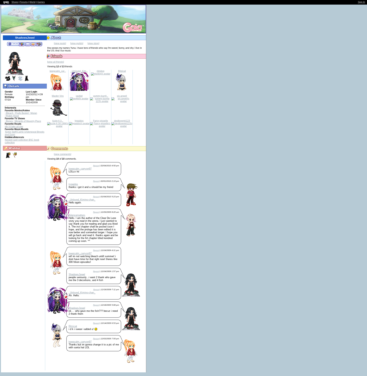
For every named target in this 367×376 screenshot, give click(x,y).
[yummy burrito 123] (100, 101)
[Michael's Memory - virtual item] (20, 80)
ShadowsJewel (77, 274)
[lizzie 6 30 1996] (57, 126)
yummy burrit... (100, 96)
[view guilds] (76, 43)
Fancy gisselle (100, 120)
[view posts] (60, 43)
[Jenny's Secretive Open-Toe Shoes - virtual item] (8, 80)
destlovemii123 (122, 120)
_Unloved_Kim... (79, 71)
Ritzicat (122, 71)
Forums (24, 2)
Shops (14, 2)
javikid (79, 96)
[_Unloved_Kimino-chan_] (79, 90)
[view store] (93, 43)
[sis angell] (121, 101)
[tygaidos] (79, 123)
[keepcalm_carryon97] (58, 90)
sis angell (122, 96)
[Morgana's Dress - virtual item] (26, 80)
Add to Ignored (39, 44)
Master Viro (58, 96)
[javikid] (79, 98)
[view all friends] (55, 62)
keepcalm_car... (58, 71)
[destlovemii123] (121, 126)
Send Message (27, 44)
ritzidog (100, 71)
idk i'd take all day (14, 126)
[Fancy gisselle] (100, 126)
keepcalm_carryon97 (80, 168)
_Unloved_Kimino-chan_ (82, 199)
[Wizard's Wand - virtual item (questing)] (14, 157)
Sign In (361, 2)
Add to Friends (22, 44)
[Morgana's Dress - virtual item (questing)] (8, 157)
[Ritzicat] (122, 90)
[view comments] (62, 154)
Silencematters (77, 215)
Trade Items (33, 44)
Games (41, 2)
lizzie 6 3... (57, 120)
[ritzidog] (100, 73)
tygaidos (79, 120)
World (32, 2)
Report (96, 166)
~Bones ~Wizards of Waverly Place (23, 121)
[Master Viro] (58, 115)
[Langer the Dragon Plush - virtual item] (14, 80)
